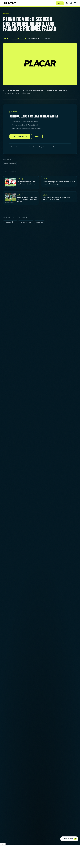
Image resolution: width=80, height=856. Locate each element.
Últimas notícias (10, 222)
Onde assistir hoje (26, 222)
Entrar (37, 136)
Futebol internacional (10, 163)
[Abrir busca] (67, 3)
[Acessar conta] (71, 3)
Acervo (6, 14)
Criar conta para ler (20, 136)
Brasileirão (39, 222)
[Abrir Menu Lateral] (75, 3)
